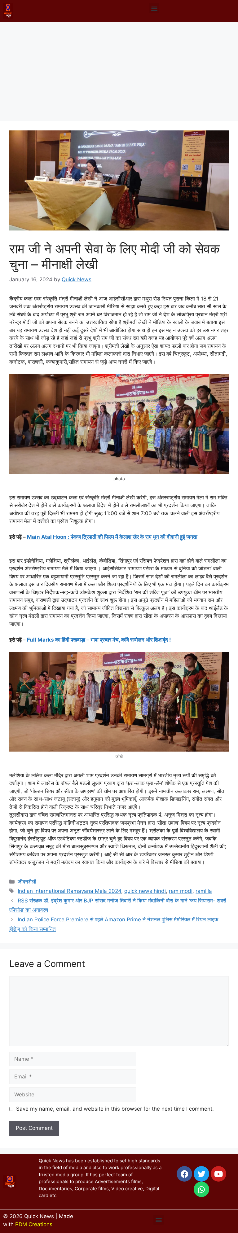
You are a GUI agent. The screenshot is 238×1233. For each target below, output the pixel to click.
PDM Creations (33, 1224)
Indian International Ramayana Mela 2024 (69, 891)
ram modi (180, 891)
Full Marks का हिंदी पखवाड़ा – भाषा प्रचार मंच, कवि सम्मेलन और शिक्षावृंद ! (99, 640)
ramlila (204, 891)
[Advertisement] (119, 68)
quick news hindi (145, 891)
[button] (154, 8)
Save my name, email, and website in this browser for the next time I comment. (115, 1109)
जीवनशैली (27, 882)
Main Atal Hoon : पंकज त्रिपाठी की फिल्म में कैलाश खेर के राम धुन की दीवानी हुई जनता (112, 537)
